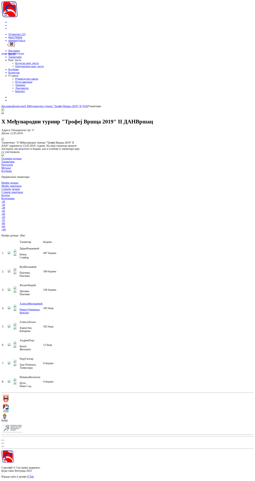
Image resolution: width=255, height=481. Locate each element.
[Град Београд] (127, 418)
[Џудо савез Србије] (127, 399)
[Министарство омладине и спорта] (127, 428)
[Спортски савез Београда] (127, 409)
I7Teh (30, 476)
